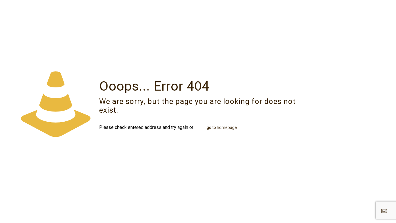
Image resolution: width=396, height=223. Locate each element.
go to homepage (222, 127)
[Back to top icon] (368, 211)
